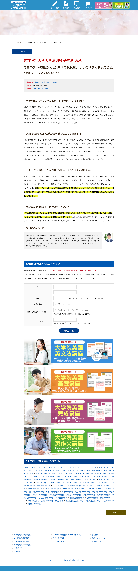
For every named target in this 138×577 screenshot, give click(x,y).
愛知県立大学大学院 (96, 489)
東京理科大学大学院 (40, 88)
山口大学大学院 (90, 467)
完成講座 (54, 82)
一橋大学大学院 (77, 479)
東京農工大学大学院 (35, 470)
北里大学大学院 (35, 476)
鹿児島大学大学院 (34, 504)
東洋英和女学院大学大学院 (45, 473)
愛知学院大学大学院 (99, 470)
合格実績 (17, 551)
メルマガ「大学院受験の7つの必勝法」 (67, 535)
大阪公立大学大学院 (44, 467)
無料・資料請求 (58, 538)
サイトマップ (84, 560)
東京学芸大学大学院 (64, 473)
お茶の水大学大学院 (41, 479)
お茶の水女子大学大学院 (60, 479)
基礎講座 (47, 82)
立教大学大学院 (92, 498)
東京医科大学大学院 (99, 492)
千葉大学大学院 (29, 467)
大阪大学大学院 (89, 486)
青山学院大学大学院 (75, 467)
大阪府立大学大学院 (35, 489)
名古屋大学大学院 (74, 486)
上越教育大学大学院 (81, 473)
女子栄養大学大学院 (70, 476)
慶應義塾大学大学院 (36, 492)
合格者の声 (18, 548)
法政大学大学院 (85, 476)
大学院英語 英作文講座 (22, 545)
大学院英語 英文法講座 (22, 535)
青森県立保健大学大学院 (74, 501)
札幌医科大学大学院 (82, 492)
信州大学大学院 (102, 483)
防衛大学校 (59, 501)
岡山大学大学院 (60, 467)
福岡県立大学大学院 (77, 498)
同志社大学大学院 (59, 486)
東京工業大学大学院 (39, 495)
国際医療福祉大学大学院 (52, 476)
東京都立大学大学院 (73, 495)
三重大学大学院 (90, 479)
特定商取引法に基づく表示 (71, 560)
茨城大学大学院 (47, 501)
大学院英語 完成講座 (21, 541)
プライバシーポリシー (56, 560)
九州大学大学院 (41, 483)
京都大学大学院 (55, 483)
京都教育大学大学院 (87, 483)
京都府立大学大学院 (70, 483)
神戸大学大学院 (61, 498)
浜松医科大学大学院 (46, 498)
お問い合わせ (97, 541)
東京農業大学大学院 (101, 476)
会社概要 (95, 535)
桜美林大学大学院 (103, 495)
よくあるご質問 (58, 541)
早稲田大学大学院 (52, 492)
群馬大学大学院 (33, 501)
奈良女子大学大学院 (52, 489)
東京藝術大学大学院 (56, 495)
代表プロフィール (98, 538)
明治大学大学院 (67, 492)
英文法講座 (39, 82)
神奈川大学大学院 (68, 470)
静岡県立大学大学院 (93, 501)
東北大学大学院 (89, 495)
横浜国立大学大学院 (52, 470)
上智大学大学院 (104, 479)
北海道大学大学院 (43, 486)
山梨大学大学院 (67, 489)
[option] (69, 544)
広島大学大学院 (81, 489)
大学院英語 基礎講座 (21, 538)
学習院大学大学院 (83, 470)
